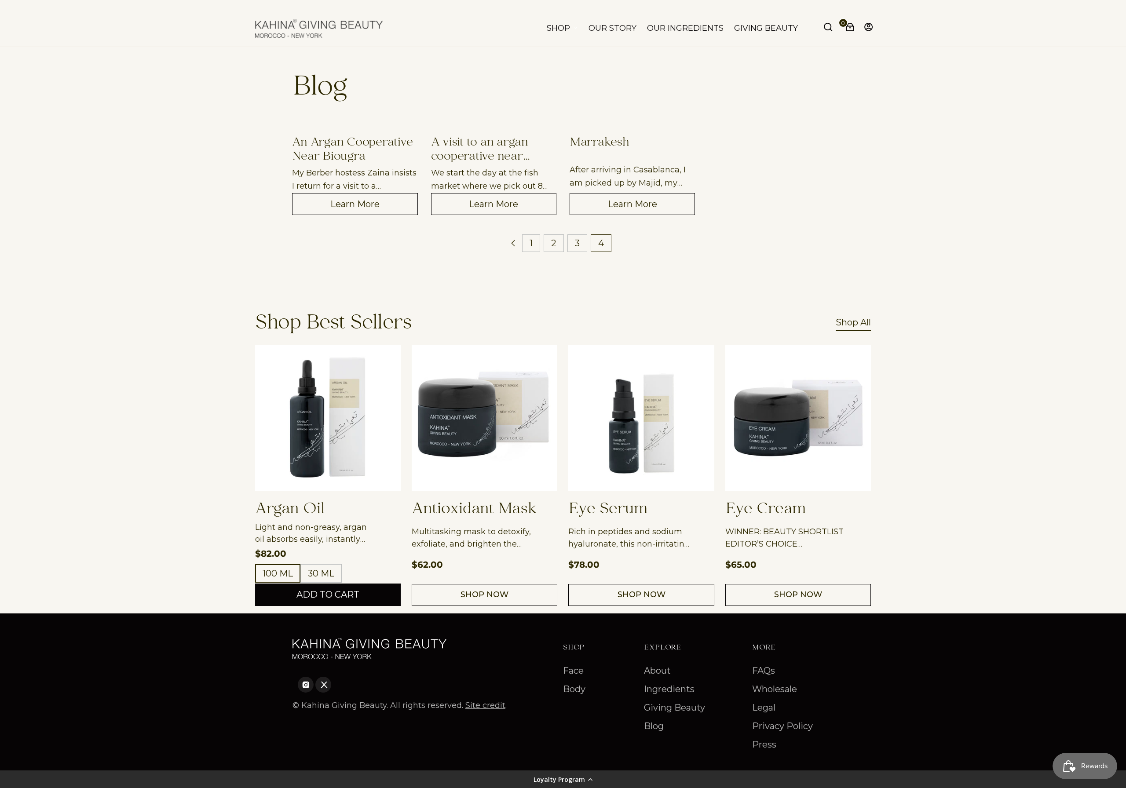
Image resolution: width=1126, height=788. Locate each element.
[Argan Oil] (328, 418)
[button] (563, 779)
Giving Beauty (674, 707)
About (657, 670)
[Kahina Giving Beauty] (319, 28)
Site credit (485, 705)
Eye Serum (608, 509)
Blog (654, 726)
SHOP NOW (484, 594)
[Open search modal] (829, 28)
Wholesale (774, 689)
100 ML (278, 573)
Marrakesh (599, 144)
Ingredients (669, 689)
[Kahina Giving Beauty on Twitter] (315, 686)
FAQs (763, 670)
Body (574, 689)
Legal (763, 707)
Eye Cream (765, 509)
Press (764, 744)
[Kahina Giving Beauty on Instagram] (297, 686)
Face (573, 670)
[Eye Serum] (641, 418)
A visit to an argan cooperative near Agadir (479, 150)
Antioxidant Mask (474, 509)
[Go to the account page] (866, 28)
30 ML (321, 573)
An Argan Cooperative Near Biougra (352, 150)
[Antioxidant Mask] (484, 418)
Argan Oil (290, 509)
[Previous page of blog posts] (513, 243)
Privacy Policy (782, 726)
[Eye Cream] (798, 418)
